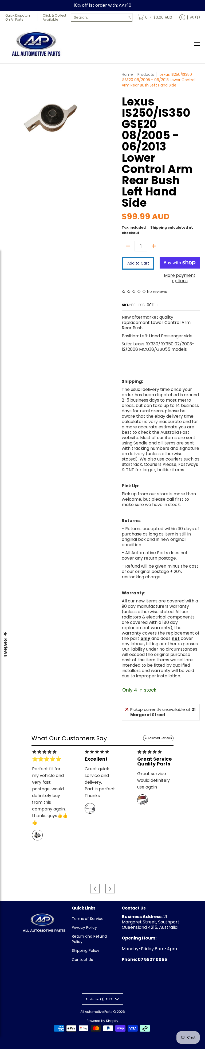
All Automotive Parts (96, 1011)
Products (145, 74)
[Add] (153, 246)
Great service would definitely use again (153, 780)
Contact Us (82, 959)
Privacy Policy (84, 927)
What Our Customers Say (69, 738)
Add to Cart (138, 263)
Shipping (158, 227)
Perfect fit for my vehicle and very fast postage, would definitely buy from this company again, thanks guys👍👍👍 (50, 795)
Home (127, 74)
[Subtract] (128, 246)
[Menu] (196, 43)
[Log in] (182, 17)
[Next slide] (110, 888)
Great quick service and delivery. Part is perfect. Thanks (100, 782)
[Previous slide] (95, 888)
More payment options (179, 278)
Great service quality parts (154, 761)
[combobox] (98, 17)
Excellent (96, 759)
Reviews (5, 647)
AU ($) (195, 17)
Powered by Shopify (102, 1020)
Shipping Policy (85, 950)
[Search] (129, 17)
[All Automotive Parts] (36, 43)
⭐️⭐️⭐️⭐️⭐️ (46, 759)
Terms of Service (88, 918)
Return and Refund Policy (89, 939)
